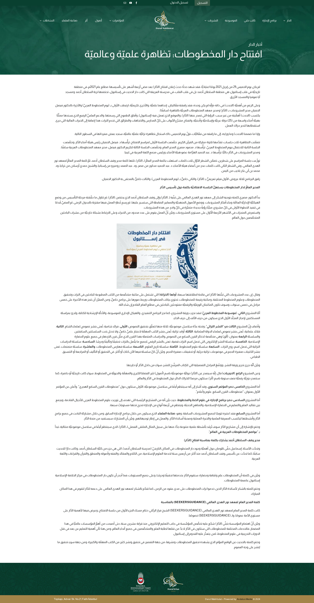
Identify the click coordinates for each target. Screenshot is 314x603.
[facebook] (136, 3)
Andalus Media (244, 599)
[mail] (125, 3)
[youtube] (130, 3)
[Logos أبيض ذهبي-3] (165, 11)
